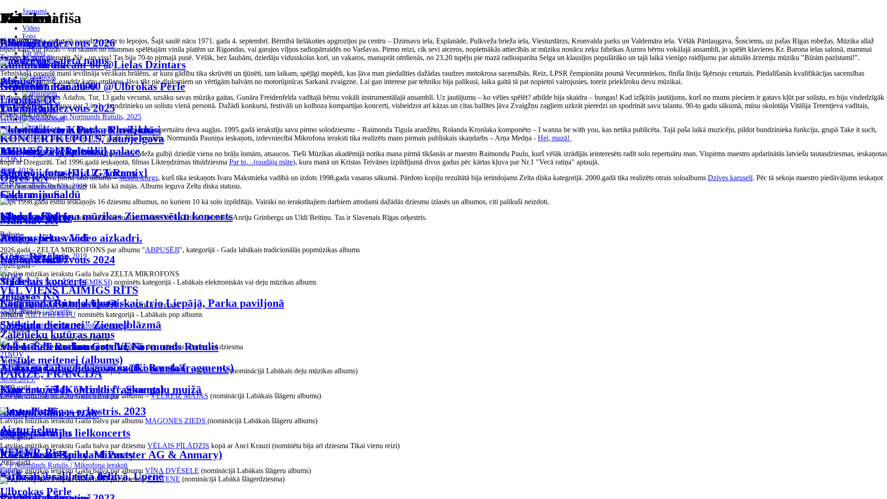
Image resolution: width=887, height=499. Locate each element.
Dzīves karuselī (730, 178)
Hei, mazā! (554, 138)
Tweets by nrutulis (27, 57)
